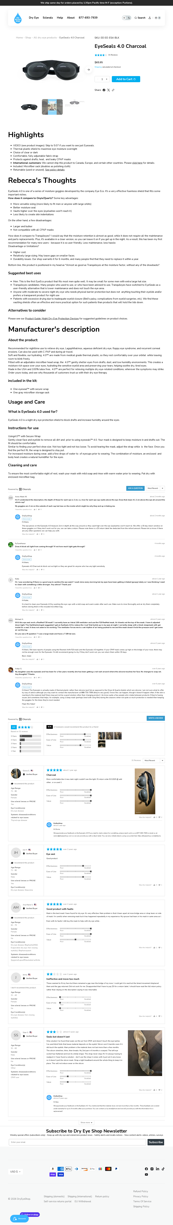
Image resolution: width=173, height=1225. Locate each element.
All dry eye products (45, 37)
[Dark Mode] (126, 18)
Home (19, 37)
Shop (28, 37)
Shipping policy (141, 1206)
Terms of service (142, 1201)
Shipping (98, 67)
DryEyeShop (23, 1199)
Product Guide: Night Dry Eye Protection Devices (52, 318)
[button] (139, 18)
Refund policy (140, 1191)
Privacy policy (140, 1196)
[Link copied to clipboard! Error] (113, 90)
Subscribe (156, 1142)
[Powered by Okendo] (19, 489)
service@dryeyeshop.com (62, 836)
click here (137, 163)
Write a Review (156, 718)
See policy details (55, 169)
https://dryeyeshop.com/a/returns (149, 836)
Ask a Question (135, 488)
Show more (85, 1122)
